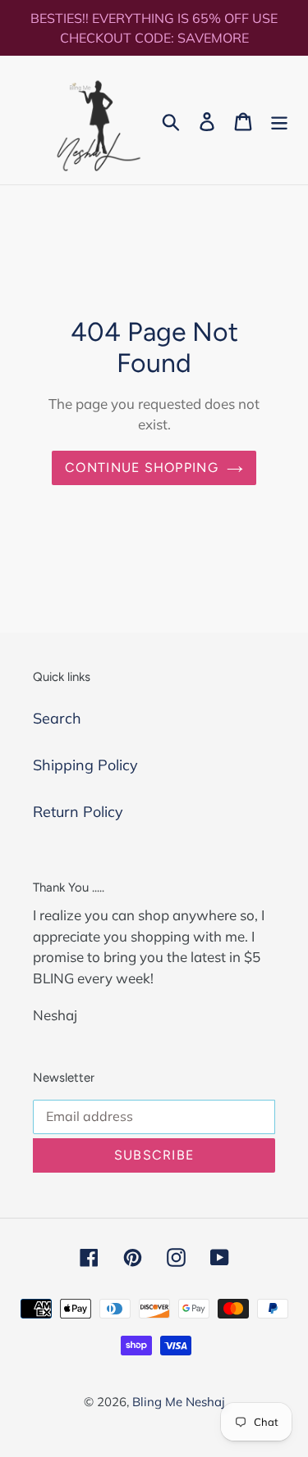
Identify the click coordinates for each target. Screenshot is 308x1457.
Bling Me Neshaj (178, 1401)
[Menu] (279, 120)
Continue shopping (141, 467)
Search (57, 718)
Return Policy (78, 811)
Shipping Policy (85, 765)
